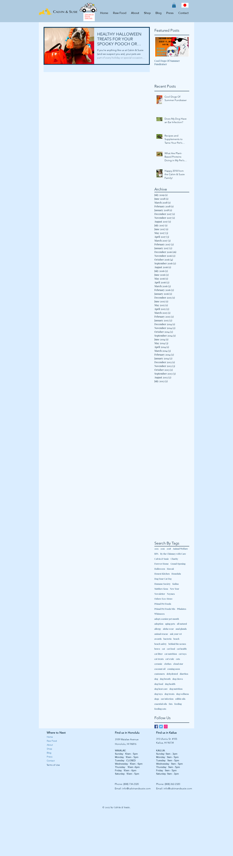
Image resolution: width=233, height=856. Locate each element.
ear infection (167, 698)
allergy (157, 628)
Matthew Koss (161, 588)
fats (170, 703)
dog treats (169, 693)
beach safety (160, 643)
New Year (174, 588)
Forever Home (161, 563)
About (50, 744)
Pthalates (181, 608)
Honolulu (176, 573)
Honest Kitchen (162, 573)
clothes (167, 663)
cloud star (178, 663)
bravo (157, 648)
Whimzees (159, 613)
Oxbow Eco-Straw (163, 598)
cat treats (159, 658)
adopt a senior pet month (166, 618)
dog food (158, 683)
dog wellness (182, 693)
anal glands (181, 628)
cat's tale (169, 658)
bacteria (167, 638)
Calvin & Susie (161, 558)
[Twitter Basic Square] (161, 726)
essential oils (160, 703)
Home (50, 736)
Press (49, 756)
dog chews (177, 678)
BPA (156, 553)
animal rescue (161, 633)
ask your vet (176, 633)
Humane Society (162, 583)
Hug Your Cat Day (163, 578)
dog (156, 678)
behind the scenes (177, 643)
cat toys (182, 653)
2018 (169, 548)
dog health (170, 683)
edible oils (180, 698)
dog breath (165, 678)
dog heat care (161, 688)
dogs (156, 698)
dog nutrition (175, 688)
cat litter (158, 653)
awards (158, 638)
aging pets (170, 623)
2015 (156, 548)
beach (176, 638)
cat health (182, 648)
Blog (49, 752)
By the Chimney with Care (173, 553)
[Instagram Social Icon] (166, 726)
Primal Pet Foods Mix (164, 608)
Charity (174, 558)
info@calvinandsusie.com (136, 788)
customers (159, 673)
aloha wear (168, 628)
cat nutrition (171, 653)
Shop (49, 748)
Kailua (175, 583)
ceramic (158, 663)
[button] (174, 5)
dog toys (158, 693)
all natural (182, 623)
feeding (178, 703)
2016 (162, 548)
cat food (171, 648)
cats (178, 658)
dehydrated (172, 673)
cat (163, 648)
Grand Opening (178, 563)
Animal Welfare (180, 548)
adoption (158, 623)
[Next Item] (184, 47)
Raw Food (52, 740)
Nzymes (171, 593)
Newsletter (159, 593)
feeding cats (160, 708)
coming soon (173, 668)
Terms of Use (53, 765)
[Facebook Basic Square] (156, 726)
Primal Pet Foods (162, 603)
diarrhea (184, 673)
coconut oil (159, 668)
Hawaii (170, 568)
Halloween (159, 568)
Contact (51, 760)
